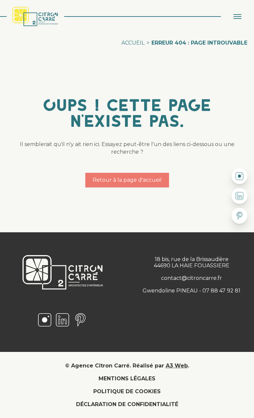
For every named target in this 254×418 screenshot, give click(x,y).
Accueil (133, 43)
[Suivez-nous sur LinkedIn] (62, 326)
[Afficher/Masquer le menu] (237, 16)
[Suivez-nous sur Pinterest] (80, 326)
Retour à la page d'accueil (127, 180)
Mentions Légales (127, 378)
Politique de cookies (127, 391)
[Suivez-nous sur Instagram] (45, 326)
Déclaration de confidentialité (127, 404)
